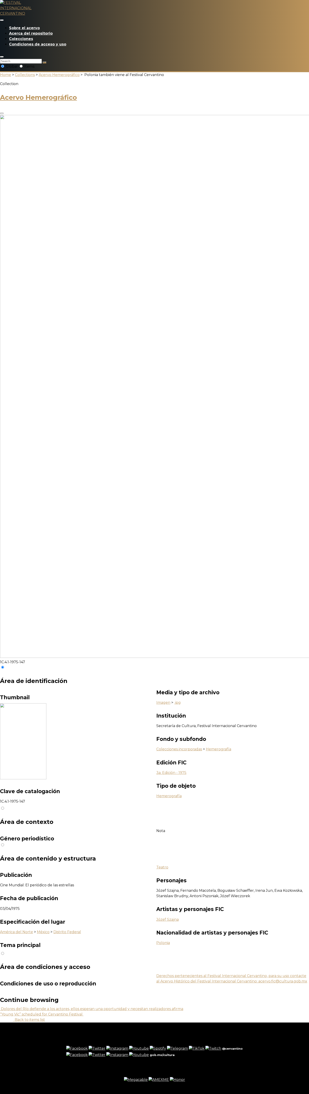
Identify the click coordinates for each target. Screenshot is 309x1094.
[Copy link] (2, 113)
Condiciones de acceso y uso (37, 44)
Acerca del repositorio (31, 33)
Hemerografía (218, 749)
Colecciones (21, 39)
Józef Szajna (167, 919)
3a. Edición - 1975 (171, 773)
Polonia (163, 943)
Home (5, 75)
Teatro (162, 867)
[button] (2, 56)
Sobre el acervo (24, 28)
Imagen (163, 702)
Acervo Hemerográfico (59, 75)
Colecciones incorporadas (179, 749)
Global (12, 66)
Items (28, 66)
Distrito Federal (67, 932)
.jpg (177, 702)
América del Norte (16, 932)
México (43, 932)
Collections (25, 75)
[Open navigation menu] (2, 20)
